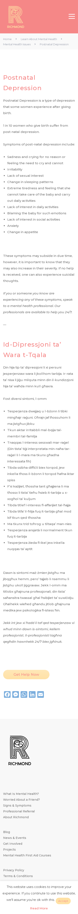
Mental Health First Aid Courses (27, 855)
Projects (9, 849)
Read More (39, 908)
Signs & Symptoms (17, 805)
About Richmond (16, 817)
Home (7, 39)
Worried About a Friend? (21, 800)
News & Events (14, 838)
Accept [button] (63, 901)
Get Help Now (26, 674)
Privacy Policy (13, 870)
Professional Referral (19, 811)
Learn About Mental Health (39, 39)
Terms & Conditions (18, 876)
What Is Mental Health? (21, 794)
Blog (6, 832)
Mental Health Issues (17, 44)
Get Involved (12, 844)
